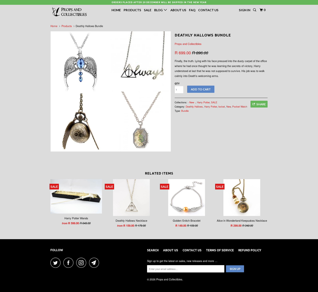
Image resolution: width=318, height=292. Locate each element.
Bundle (185, 110)
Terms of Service (220, 250)
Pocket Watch (239, 106)
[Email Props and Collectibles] (95, 263)
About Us (178, 10)
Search (153, 250)
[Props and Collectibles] (69, 12)
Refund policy (249, 250)
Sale (147, 10)
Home (116, 10)
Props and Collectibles (188, 44)
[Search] (254, 9)
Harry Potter (203, 102)
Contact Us (208, 10)
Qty (177, 83)
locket (221, 106)
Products (132, 10)
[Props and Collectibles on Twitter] (56, 263)
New (228, 106)
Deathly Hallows (194, 106)
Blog (159, 10)
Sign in (244, 10)
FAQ (192, 10)
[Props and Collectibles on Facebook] (69, 263)
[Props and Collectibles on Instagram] (82, 263)
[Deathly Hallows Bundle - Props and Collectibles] (110, 91)
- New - (191, 102)
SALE (214, 102)
